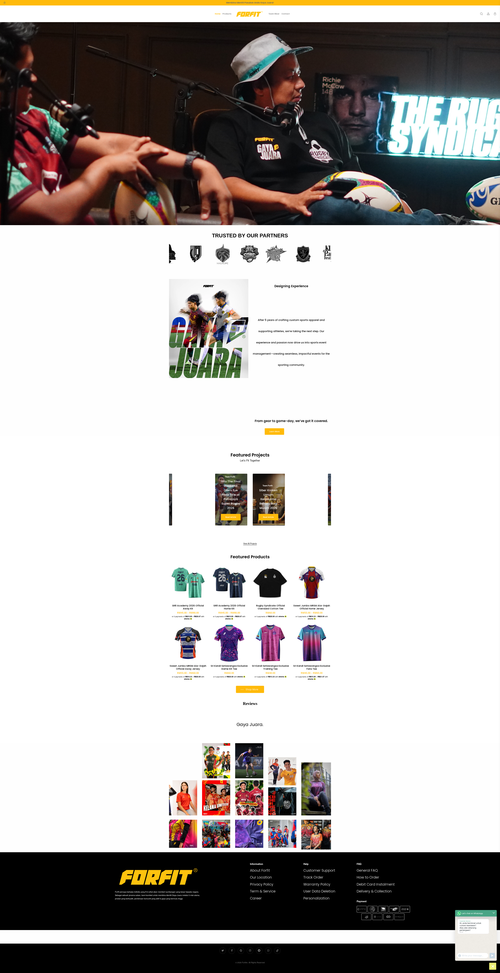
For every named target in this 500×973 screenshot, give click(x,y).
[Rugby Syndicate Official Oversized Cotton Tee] (270, 583)
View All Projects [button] (250, 543)
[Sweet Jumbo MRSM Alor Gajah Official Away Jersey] (188, 643)
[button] (274, 431)
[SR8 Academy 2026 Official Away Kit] (188, 583)
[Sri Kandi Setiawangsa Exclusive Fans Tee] (312, 643)
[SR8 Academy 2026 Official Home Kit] (229, 583)
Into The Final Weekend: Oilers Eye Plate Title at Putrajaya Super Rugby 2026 (230, 494)
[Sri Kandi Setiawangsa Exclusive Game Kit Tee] (229, 643)
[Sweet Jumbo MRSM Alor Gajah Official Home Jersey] (312, 583)
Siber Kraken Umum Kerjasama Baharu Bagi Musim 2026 (268, 499)
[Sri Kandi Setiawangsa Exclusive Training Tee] (270, 643)
